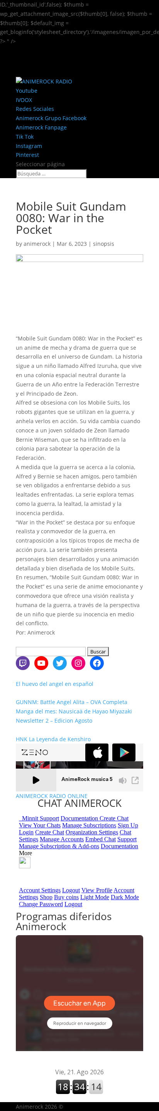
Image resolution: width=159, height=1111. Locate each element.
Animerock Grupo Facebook (51, 118)
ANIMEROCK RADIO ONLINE (52, 796)
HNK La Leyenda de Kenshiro (53, 739)
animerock (37, 243)
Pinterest (27, 154)
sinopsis (103, 243)
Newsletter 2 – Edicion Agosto (54, 720)
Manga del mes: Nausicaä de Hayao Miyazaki (74, 711)
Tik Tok (25, 136)
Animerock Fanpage (41, 127)
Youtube (26, 90)
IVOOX (24, 100)
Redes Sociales (35, 108)
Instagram (29, 146)
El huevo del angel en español (54, 683)
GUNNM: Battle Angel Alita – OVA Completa (71, 702)
